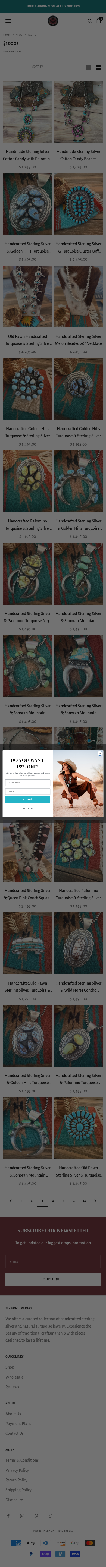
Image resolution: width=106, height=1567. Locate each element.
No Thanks (27, 807)
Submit (28, 799)
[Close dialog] (100, 753)
